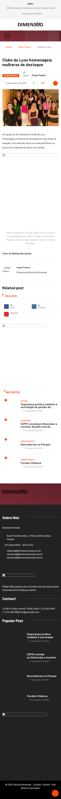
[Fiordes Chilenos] (13, 698)
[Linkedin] (44, 36)
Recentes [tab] (13, 392)
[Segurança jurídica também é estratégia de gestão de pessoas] (13, 637)
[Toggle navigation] (7, 36)
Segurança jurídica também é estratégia (40, 635)
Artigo (24, 401)
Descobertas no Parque (35, 444)
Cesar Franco (24, 47)
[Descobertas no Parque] (13, 677)
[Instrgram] (35, 36)
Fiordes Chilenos (31, 463)
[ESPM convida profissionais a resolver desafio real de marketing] (13, 657)
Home (9, 47)
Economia (25, 421)
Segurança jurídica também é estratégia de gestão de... (39, 405)
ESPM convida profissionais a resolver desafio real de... (39, 425)
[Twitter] (39, 36)
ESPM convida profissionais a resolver (41, 655)
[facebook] (30, 36)
